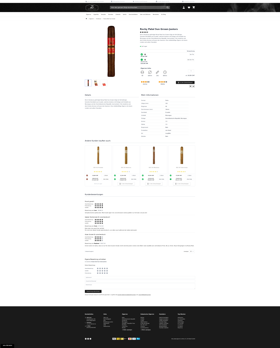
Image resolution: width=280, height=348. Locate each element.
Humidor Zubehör (163, 327)
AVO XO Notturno (126, 167)
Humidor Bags (163, 322)
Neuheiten (156, 14)
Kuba (123, 317)
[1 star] (98, 268)
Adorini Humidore (163, 317)
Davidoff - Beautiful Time (128, 323)
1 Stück (134, 175)
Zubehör (118, 14)
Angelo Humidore (163, 319)
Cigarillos (96, 14)
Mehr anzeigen (127, 329)
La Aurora (180, 324)
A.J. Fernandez (181, 319)
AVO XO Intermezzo (182, 167)
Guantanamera (144, 327)
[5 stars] (107, 268)
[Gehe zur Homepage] (86, 19)
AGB (104, 324)
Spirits (124, 14)
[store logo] (91, 7)
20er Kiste (133, 179)
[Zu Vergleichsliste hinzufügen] (193, 86)
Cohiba (142, 319)
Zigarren (88, 14)
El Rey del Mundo (145, 323)
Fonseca (143, 326)
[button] (7, 346)
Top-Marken (181, 314)
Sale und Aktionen (145, 14)
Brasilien (124, 324)
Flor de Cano (144, 324)
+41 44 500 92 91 (91, 324)
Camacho (180, 320)
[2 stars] (100, 268)
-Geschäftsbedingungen (144, 294)
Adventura (180, 317)
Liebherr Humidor (163, 323)
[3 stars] (102, 268)
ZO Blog (163, 14)
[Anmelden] (184, 7)
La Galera (180, 326)
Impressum (106, 323)
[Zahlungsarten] (126, 339)
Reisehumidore (163, 326)
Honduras (98, 18)
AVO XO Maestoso (154, 167)
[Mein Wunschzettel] (189, 7)
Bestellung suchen (108, 322)
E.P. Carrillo (180, 323)
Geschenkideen (133, 14)
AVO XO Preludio (98, 167)
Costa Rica (124, 326)
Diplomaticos (144, 322)
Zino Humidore (163, 324)
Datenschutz (106, 326)
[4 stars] (105, 268)
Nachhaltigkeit (107, 319)
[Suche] (167, 7)
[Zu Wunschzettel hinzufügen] (190, 86)
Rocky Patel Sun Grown (109, 18)
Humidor (110, 14)
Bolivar (142, 317)
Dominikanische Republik (128, 319)
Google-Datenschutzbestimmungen (126, 294)
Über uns (105, 317)
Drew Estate (181, 322)
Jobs (104, 320)
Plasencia (180, 327)
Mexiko (124, 327)
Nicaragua (124, 322)
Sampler (103, 14)
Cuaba (142, 320)
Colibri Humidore (163, 320)
